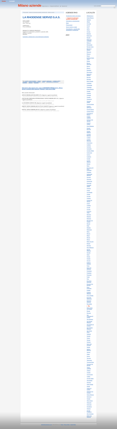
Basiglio (88, 37)
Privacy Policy (67, 424)
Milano (88, 235)
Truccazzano (90, 374)
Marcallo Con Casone (90, 221)
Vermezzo (89, 396)
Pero (88, 279)
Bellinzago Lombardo (89, 40)
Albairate (89, 19)
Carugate (89, 95)
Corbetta (89, 144)
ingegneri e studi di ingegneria (35, 81)
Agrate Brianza (90, 17)
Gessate (89, 177)
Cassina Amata (90, 104)
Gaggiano (89, 172)
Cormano (89, 146)
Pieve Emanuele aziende (27, 96)
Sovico (88, 356)
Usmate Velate (90, 378)
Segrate (88, 336)
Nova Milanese (90, 247)
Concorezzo (89, 142)
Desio (88, 165)
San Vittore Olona (89, 331)
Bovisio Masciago (89, 64)
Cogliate (88, 137)
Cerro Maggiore (90, 126)
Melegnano (89, 229)
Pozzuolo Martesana (89, 298)
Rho (89, 306)
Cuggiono (89, 156)
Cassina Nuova (90, 109)
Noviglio (88, 252)
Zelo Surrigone (90, 413)
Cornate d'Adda (90, 150)
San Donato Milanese (89, 322)
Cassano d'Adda (89, 102)
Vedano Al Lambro (89, 389)
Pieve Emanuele (89, 288)
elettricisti (30, 82)
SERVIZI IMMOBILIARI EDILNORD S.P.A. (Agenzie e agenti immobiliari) (39, 95)
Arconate (89, 23)
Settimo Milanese (89, 350)
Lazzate (88, 196)
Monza (88, 239)
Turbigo (88, 376)
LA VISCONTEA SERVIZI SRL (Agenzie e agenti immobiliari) (37, 103)
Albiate (88, 21)
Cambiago (89, 83)
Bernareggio (89, 44)
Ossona (88, 260)
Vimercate (89, 404)
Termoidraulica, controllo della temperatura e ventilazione (73, 29)
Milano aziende (25, 100)
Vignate (88, 398)
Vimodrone (89, 406)
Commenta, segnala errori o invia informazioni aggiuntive (36, 36)
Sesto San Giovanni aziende (28, 110)
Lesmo (88, 203)
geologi (43, 81)
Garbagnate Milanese (89, 175)
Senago (88, 340)
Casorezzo (89, 99)
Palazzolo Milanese (89, 268)
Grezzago (89, 183)
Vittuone (89, 408)
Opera (88, 254)
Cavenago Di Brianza (90, 114)
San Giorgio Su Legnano (90, 325)
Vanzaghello (89, 380)
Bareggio (89, 33)
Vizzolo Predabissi (89, 411)
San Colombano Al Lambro (90, 316)
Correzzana (89, 152)
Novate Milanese (89, 250)
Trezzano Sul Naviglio (90, 365)
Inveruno (89, 188)
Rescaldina (89, 304)
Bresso (88, 66)
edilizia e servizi (51, 12)
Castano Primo (90, 111)
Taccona (89, 358)
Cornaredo (89, 148)
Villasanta (89, 402)
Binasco (88, 54)
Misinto (88, 237)
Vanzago (89, 382)
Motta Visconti (90, 241)
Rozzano (89, 313)
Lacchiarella (89, 192)
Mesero (88, 233)
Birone (88, 56)
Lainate (88, 194)
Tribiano (88, 370)
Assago (88, 31)
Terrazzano (89, 360)
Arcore (88, 25)
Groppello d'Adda (89, 186)
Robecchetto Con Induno (90, 308)
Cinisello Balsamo (89, 135)
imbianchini (36, 82)
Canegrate (89, 87)
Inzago (88, 190)
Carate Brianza (90, 89)
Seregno (89, 342)
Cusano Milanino (89, 161)
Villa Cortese (90, 400)
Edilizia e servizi (55, 96)
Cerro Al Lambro (88, 123)
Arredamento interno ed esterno (73, 16)
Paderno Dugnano (89, 263)
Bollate (88, 61)
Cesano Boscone (89, 129)
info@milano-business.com (46, 424)
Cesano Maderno (89, 132)
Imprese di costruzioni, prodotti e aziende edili (42, 96)
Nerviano (89, 245)
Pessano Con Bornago (90, 285)
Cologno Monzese (89, 140)
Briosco (88, 68)
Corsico (88, 154)
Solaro (88, 354)
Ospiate (88, 258)
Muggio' (88, 243)
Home (4, 1)
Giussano (89, 179)
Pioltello (88, 290)
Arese (88, 27)
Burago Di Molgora (89, 75)
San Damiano (90, 319)
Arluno (88, 29)
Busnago (89, 79)
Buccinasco (89, 72)
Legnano (89, 198)
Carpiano (89, 93)
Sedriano (89, 334)
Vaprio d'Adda (90, 384)
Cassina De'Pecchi (89, 107)
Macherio (89, 214)
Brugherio (89, 70)
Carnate (88, 91)
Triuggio (88, 372)
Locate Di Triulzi (89, 212)
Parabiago (89, 273)
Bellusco (89, 42)
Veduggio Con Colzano (90, 392)
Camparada (89, 85)
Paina (88, 265)
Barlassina (89, 35)
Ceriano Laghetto (89, 117)
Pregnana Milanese (89, 301)
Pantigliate (89, 271)
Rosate (88, 311)
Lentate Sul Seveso (89, 201)
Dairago (88, 164)
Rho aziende (25, 12)
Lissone (88, 209)
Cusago (88, 158)
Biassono (89, 52)
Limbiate (89, 205)
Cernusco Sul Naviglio (90, 120)
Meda (88, 225)
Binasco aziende (26, 107)
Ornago (88, 256)
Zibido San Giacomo (89, 416)
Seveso (88, 352)
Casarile (88, 97)
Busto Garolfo (90, 81)
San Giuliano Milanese (90, 328)
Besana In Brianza (89, 49)
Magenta (89, 216)
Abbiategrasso (90, 16)
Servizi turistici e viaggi (71, 27)
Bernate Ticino (90, 46)
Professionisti (69, 25)
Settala (88, 347)
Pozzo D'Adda (90, 295)
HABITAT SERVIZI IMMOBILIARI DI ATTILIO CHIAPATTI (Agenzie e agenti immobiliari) (43, 106)
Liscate (88, 207)
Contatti (12, 1)
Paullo (88, 277)
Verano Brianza (90, 394)
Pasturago (89, 275)
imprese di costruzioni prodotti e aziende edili (38, 12)
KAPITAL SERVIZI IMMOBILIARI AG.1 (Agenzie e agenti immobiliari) (39, 109)
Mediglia (89, 227)
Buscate (89, 77)
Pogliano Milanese (89, 293)
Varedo (88, 386)
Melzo (88, 231)
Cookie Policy (73, 424)
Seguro (88, 338)
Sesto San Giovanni (89, 344)
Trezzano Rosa (90, 362)
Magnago (89, 218)
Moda (67, 23)
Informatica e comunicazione (72, 21)
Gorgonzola (89, 181)
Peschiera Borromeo (89, 281)
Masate (88, 223)
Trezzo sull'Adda (89, 368)
